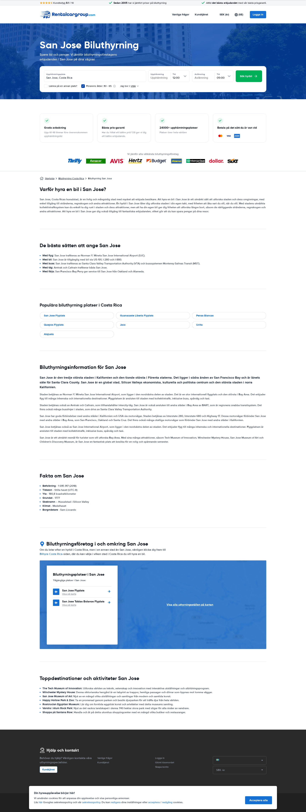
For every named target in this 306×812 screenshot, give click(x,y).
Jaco (123, 325)
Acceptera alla (258, 800)
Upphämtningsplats (55, 74)
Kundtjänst (201, 14)
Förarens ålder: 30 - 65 (99, 86)
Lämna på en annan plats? (62, 86)
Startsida (49, 178)
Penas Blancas (205, 316)
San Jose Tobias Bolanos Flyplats (83, 601)
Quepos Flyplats (54, 325)
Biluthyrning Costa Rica (71, 178)
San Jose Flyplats (54, 316)
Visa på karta (69, 593)
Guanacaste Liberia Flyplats (136, 316)
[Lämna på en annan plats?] (45, 86)
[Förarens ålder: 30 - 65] (83, 86)
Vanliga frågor (180, 14)
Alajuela (49, 334)
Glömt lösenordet (164, 762)
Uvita (199, 325)
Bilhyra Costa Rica (51, 554)
